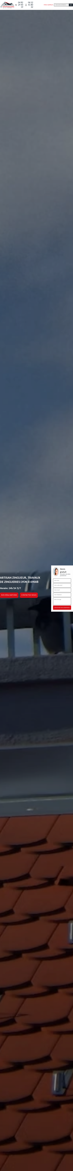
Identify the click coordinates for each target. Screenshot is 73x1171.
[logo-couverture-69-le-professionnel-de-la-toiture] (7, 5)
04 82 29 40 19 (20, 5)
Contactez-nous (28, 595)
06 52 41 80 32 (30, 5)
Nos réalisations (9, 595)
